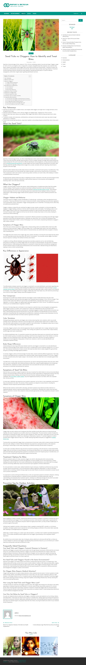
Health (23, 13)
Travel (34, 13)
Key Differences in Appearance (11, 85)
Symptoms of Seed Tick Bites (11, 91)
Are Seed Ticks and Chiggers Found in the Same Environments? (19, 99)
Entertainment (15, 13)
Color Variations (10, 88)
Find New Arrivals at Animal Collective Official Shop (71, 35)
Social (29, 13)
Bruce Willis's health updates (17, 376)
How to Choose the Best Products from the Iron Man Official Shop (72, 43)
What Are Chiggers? (9, 81)
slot (72, 28)
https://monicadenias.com (25, 615)
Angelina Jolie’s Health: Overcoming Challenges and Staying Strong (12, 650)
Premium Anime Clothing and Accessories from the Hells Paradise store (72, 50)
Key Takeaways (8, 78)
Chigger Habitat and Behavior (12, 82)
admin (17, 613)
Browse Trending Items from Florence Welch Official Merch (72, 46)
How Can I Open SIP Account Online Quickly (71, 39)
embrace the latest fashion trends (41, 189)
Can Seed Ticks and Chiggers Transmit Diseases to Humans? (18, 98)
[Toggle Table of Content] (29, 76)
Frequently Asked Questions (10, 97)
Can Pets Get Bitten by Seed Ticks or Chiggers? (15, 104)
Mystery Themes (22, 661)
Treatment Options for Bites (11, 94)
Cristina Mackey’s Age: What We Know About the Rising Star (30, 650)
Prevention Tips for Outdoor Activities (13, 95)
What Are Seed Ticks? (9, 79)
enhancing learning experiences (14, 163)
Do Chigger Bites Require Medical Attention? (15, 101)
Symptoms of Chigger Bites (12, 84)
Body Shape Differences (11, 89)
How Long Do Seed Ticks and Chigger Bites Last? (16, 102)
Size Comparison (10, 86)
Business (6, 13)
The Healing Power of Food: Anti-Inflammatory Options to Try (49, 650)
